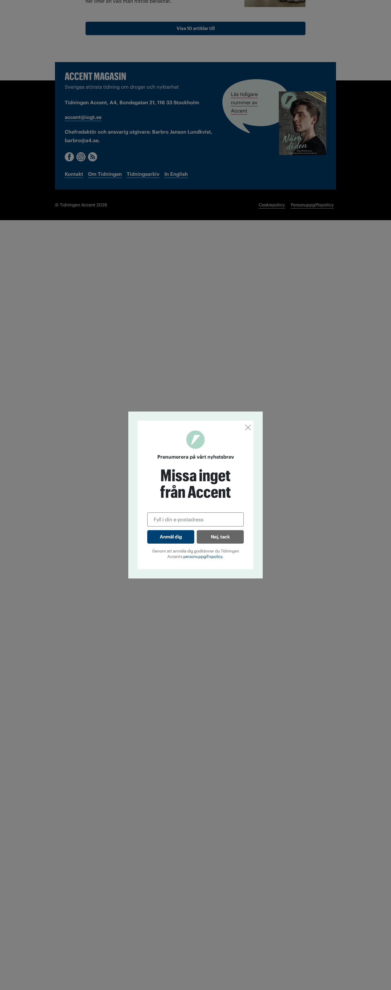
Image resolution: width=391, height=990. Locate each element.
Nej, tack (220, 537)
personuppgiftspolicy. (203, 556)
